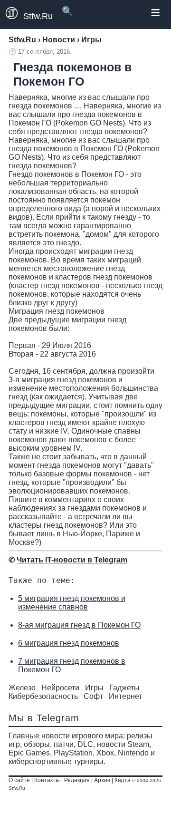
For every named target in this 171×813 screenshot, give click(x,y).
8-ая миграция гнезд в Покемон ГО (79, 625)
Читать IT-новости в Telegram (72, 560)
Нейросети (60, 688)
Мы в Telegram (44, 718)
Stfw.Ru (38, 16)
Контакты (47, 780)
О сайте (19, 780)
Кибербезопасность (43, 696)
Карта (122, 780)
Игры (94, 688)
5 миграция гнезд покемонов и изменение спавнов (71, 602)
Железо (22, 688)
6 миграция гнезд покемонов (68, 643)
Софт (93, 696)
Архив (102, 780)
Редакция (77, 780)
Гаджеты (124, 688)
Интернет (125, 696)
